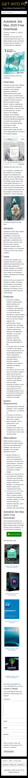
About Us (5, 760)
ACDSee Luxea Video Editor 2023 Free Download (12, 566)
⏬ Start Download (14, 534)
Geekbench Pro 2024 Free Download (12, 622)
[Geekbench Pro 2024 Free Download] (11, 609)
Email (6, 728)
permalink (20, 686)
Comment (7, 699)
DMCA (11, 760)
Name (6, 721)
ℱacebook (20, 764)
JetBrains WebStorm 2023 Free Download (12, 649)
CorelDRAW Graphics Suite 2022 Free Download (12, 677)
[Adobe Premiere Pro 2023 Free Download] (11, 581)
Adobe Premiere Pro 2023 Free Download (11, 594)
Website (6, 734)
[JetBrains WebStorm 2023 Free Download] (11, 637)
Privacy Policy (17, 760)
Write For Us (13, 764)
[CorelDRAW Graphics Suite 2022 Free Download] (11, 664)
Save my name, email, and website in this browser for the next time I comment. (13, 745)
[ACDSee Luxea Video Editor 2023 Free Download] (11, 554)
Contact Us (5, 764)
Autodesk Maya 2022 (13, 491)
